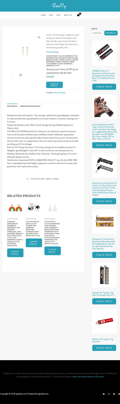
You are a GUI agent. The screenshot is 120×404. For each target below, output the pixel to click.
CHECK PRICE (54, 85)
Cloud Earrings (58, 35)
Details (49, 76)
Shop (51, 15)
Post (58, 15)
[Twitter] (119, 394)
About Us (68, 15)
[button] (39, 37)
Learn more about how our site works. (88, 376)
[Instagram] (109, 394)
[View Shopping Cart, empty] (78, 15)
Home (43, 15)
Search (111, 33)
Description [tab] (12, 106)
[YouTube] (104, 394)
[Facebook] (114, 394)
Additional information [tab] (30, 106)
